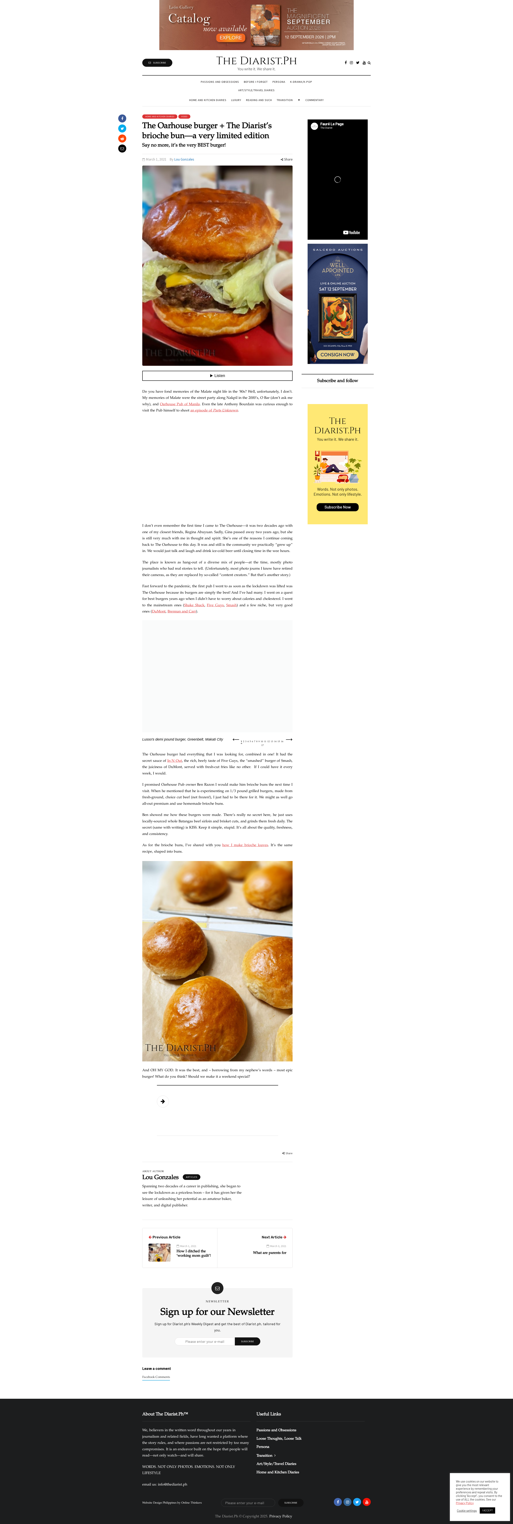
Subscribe (159, 62)
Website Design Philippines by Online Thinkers (172, 1503)
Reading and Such (259, 100)
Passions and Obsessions (220, 82)
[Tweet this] (122, 128)
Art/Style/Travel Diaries (256, 90)
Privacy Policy (465, 1503)
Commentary (314, 100)
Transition (285, 100)
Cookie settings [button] (467, 1510)
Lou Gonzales (184, 159)
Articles (191, 1176)
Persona (279, 82)
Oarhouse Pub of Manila (180, 404)
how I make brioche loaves (245, 845)
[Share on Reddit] (122, 138)
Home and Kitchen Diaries (207, 100)
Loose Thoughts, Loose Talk (279, 1439)
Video (184, 116)
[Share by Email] (122, 149)
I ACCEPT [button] (487, 1510)
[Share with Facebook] (122, 118)
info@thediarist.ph (172, 1485)
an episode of (214, 410)
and (182, 611)
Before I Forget (256, 82)
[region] (217, 683)
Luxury (236, 100)
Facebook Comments (156, 1377)
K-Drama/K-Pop (301, 82)
